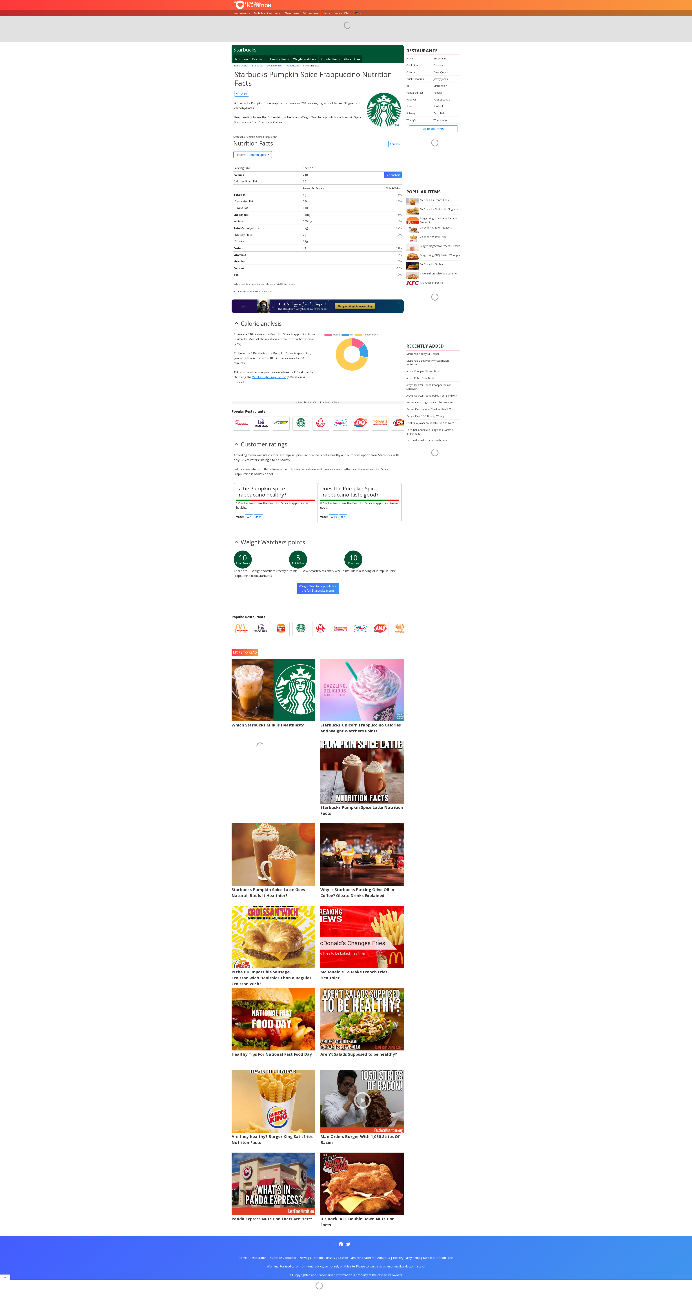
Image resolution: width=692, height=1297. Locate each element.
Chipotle (438, 65)
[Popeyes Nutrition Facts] (380, 424)
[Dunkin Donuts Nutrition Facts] (340, 629)
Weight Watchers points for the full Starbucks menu (317, 588)
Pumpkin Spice (251, 155)
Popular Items (330, 59)
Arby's (409, 58)
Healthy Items (279, 59)
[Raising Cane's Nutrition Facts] (400, 424)
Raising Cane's (441, 99)
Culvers (410, 72)
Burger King (440, 58)
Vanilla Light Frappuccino (269, 377)
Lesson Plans (343, 13)
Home (243, 1258)
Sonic (409, 106)
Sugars (240, 241)
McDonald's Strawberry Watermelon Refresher (427, 362)
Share (242, 93)
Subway (410, 113)
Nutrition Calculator (267, 13)
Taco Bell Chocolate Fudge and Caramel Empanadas (429, 431)
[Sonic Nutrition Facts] (340, 424)
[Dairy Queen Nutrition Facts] (360, 424)
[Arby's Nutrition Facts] (320, 424)
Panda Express (414, 92)
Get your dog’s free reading (355, 306)
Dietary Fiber (243, 235)
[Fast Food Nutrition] (253, 5)
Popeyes (411, 99)
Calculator (259, 59)
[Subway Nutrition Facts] (281, 424)
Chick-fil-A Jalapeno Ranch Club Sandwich (430, 423)
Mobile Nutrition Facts (438, 1258)
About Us (383, 1258)
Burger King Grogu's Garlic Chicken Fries (429, 402)
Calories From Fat (245, 181)
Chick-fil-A (412, 65)
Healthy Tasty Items (406, 1258)
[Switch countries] (358, 13)
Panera (437, 92)
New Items (292, 13)
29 (335, 517)
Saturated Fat (244, 201)
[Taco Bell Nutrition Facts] (261, 424)
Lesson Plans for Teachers (356, 1258)
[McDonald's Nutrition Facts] (241, 629)
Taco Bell (438, 113)
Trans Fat (241, 208)
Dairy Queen (440, 72)
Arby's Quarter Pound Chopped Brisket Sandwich (428, 386)
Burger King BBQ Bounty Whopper (426, 416)
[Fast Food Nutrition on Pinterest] (340, 1244)
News (326, 13)
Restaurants (242, 13)
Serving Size (242, 168)
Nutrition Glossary (322, 1258)
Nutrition (241, 59)
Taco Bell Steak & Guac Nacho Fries (427, 440)
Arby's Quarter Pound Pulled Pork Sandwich (431, 395)
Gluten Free (311, 13)
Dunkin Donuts (415, 79)
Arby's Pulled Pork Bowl (420, 378)
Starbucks (268, 291)
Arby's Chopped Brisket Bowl (423, 371)
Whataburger (441, 120)
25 (259, 517)
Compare (395, 144)
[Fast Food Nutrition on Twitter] (347, 1244)
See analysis (393, 175)
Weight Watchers (304, 59)
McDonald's (440, 86)
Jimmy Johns (440, 79)
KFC (408, 86)
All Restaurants (433, 129)
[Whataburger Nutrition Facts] (400, 629)
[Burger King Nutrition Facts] (281, 629)
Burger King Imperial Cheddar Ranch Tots (430, 409)
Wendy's (411, 120)
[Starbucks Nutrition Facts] (300, 424)
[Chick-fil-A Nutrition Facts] (241, 424)
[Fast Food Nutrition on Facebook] (333, 1244)
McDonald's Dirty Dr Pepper (422, 353)
